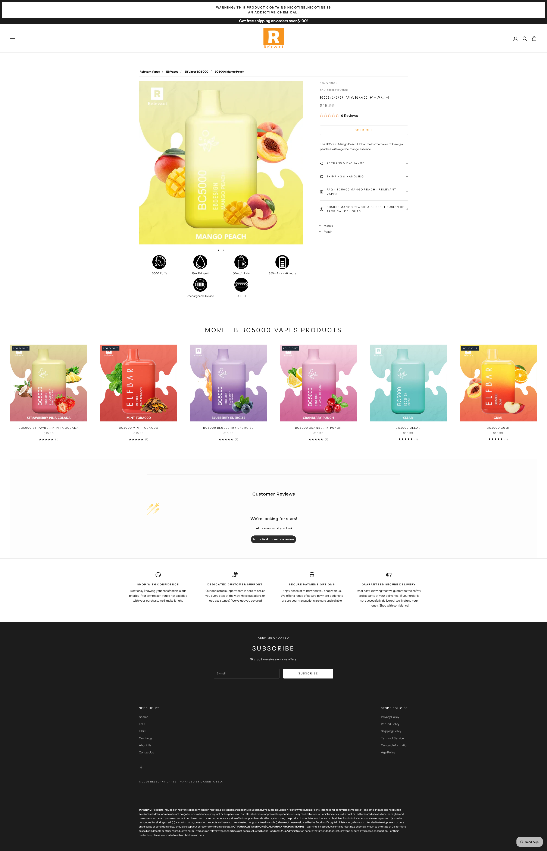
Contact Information (394, 745)
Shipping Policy (391, 731)
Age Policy (388, 752)
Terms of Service (392, 738)
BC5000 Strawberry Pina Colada (49, 427)
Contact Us (146, 752)
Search (143, 717)
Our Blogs (145, 738)
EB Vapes (172, 71)
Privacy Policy (390, 717)
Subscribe (308, 673)
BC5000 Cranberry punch (318, 427)
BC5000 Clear (408, 427)
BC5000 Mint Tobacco (138, 427)
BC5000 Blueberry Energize (228, 427)
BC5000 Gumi (498, 427)
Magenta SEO (211, 781)
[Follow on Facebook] (141, 767)
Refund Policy (390, 724)
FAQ (142, 724)
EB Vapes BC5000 (196, 71)
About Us (145, 745)
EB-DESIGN (329, 83)
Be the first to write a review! (273, 539)
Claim (143, 731)
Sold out (364, 130)
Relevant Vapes (150, 71)
